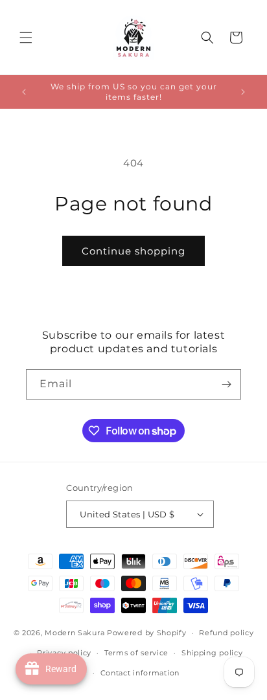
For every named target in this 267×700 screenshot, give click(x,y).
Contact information (140, 672)
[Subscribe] (226, 384)
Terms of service (136, 652)
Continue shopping (133, 251)
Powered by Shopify (147, 632)
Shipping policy (212, 652)
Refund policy (226, 632)
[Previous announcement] (24, 92)
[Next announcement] (243, 92)
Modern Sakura (74, 632)
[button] (26, 37)
